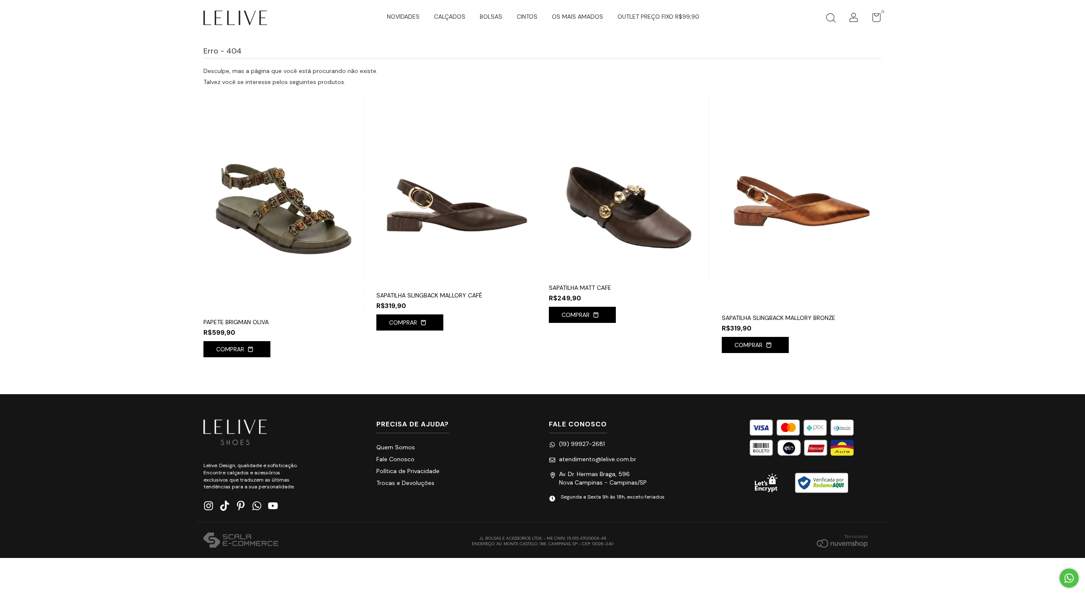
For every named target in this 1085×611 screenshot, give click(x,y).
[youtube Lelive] (273, 506)
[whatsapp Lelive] (257, 506)
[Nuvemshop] (842, 541)
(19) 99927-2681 (582, 444)
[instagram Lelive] (208, 506)
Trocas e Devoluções (405, 483)
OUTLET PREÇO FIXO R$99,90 (658, 16)
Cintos (527, 16)
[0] (873, 19)
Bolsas (491, 16)
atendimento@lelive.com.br (597, 459)
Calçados (449, 16)
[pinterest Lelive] (241, 506)
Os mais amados (577, 16)
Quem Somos (395, 447)
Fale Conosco (395, 459)
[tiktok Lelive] (225, 506)
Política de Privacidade (408, 471)
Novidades (403, 16)
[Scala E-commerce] (240, 541)
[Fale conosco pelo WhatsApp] (1069, 578)
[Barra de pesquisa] (830, 19)
